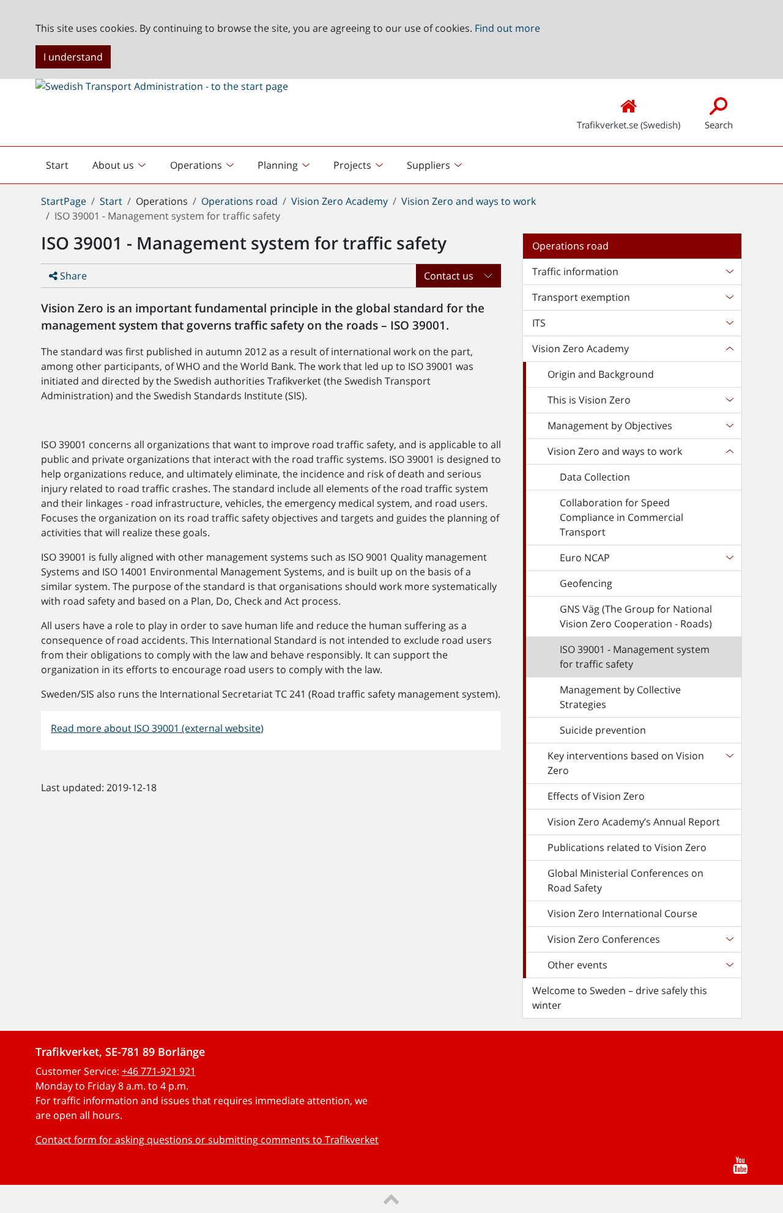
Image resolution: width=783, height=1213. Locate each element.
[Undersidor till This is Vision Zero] (729, 400)
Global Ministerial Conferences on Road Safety (625, 880)
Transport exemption (581, 297)
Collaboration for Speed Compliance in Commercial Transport (621, 517)
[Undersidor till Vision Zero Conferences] (729, 939)
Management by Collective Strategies (620, 697)
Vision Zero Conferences (603, 939)
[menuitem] (120, 165)
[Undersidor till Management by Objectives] (729, 425)
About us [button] (113, 165)
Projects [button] (352, 165)
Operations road (239, 201)
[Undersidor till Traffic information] (729, 271)
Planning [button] (278, 165)
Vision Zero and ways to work (468, 201)
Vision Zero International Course (622, 913)
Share (72, 275)
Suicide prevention (603, 730)
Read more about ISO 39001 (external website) (157, 728)
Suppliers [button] (428, 165)
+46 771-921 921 (159, 1071)
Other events (577, 965)
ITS (539, 323)
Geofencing (586, 583)
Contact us (448, 275)
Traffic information (575, 271)
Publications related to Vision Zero (627, 847)
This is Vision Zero (589, 400)
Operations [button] (196, 165)
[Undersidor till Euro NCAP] (729, 557)
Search (719, 125)
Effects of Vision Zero (596, 796)
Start (61, 168)
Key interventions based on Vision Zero (625, 763)
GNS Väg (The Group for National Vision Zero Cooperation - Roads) (636, 616)
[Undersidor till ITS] (729, 323)
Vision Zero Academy (339, 201)
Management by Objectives (609, 425)
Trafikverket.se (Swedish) (628, 125)
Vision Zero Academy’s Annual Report (633, 821)
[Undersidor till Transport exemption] (729, 297)
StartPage (63, 201)
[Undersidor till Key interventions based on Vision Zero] (729, 763)
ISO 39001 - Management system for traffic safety (635, 657)
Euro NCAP (585, 557)
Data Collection (595, 477)
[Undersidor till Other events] (729, 965)
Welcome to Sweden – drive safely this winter (619, 998)
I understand (73, 57)
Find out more (507, 28)
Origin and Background (600, 374)
